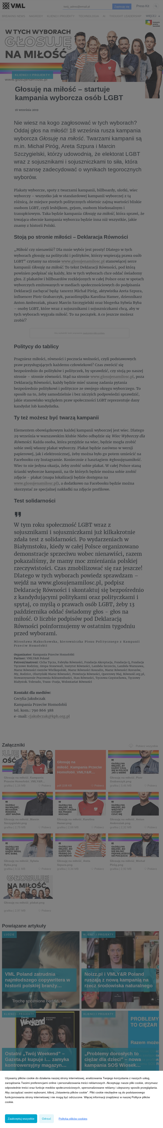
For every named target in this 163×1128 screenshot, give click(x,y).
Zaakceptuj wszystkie (21, 1118)
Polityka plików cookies (73, 1118)
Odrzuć (46, 1118)
